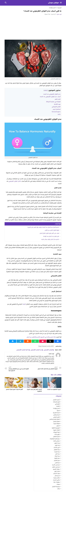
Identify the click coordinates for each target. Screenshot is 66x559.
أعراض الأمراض (56, 400)
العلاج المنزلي (56, 417)
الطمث (24, 304)
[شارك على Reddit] (27, 341)
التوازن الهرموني (48, 350)
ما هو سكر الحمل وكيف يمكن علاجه (50, 239)
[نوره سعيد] (58, 355)
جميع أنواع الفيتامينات (55, 439)
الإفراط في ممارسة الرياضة (53, 102)
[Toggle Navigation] (61, 2)
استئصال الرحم (57, 109)
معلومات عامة (57, 482)
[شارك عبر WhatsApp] (35, 341)
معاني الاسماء (56, 480)
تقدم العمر (58, 99)
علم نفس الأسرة (56, 465)
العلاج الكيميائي (56, 107)
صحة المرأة (57, 456)
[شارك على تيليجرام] (20, 341)
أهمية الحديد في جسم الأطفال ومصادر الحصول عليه (19, 368)
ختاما (59, 114)
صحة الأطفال (57, 450)
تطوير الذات (57, 434)
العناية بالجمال (56, 421)
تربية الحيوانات (56, 432)
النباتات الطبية (56, 430)
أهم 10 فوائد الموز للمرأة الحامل (14, 389)
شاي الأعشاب (57, 447)
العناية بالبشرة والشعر (55, 419)
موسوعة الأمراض (56, 487)
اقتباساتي (57, 404)
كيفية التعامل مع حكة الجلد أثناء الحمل (47, 368)
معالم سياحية (57, 478)
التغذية (58, 406)
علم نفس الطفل (56, 467)
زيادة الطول (57, 443)
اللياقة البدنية (57, 424)
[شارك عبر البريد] (43, 341)
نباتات (58, 489)
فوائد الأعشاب (56, 473)
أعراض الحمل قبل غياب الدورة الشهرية (34, 390)
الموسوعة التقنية (56, 428)
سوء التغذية (57, 104)
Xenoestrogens (56, 112)
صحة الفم (57, 454)
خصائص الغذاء (56, 441)
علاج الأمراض (57, 460)
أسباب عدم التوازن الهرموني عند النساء (50, 96)
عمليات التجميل (56, 469)
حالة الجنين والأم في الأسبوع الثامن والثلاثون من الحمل (41, 337)
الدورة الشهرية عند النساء (54, 389)
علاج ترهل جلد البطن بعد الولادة (51, 236)
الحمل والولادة (52, 8)
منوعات (58, 484)
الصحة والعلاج (56, 415)
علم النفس (57, 463)
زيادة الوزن (57, 445)
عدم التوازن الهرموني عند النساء (52, 94)
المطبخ (58, 426)
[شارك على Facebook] (57, 341)
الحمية (58, 411)
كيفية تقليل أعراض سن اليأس (52, 230)
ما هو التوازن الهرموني (22, 350)
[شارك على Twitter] (50, 341)
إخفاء (45, 90)
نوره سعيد (59, 14)
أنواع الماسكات (56, 402)
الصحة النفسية (56, 413)
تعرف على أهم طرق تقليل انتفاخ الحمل (49, 233)
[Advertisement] (33, 27)
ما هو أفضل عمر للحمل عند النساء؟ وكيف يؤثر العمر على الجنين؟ (43, 227)
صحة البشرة (57, 452)
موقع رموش (53, 3)
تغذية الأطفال (56, 437)
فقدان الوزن (57, 471)
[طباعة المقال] (12, 341)
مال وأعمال (57, 476)
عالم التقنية (57, 458)
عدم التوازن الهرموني (36, 350)
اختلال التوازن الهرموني (15, 181)
